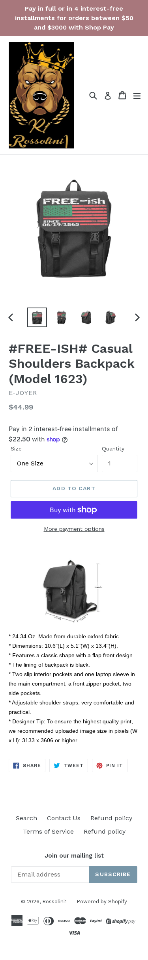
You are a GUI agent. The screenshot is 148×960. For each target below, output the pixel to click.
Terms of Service (48, 831)
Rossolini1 (54, 901)
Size (16, 448)
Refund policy (111, 818)
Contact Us (64, 818)
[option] (37, 317)
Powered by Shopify (102, 901)
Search (26, 818)
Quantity (113, 448)
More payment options (74, 529)
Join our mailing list (74, 855)
